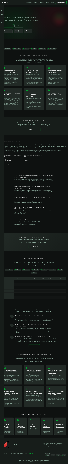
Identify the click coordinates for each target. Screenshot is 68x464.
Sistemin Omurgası (7, 48)
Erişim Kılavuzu (42, 48)
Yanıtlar (52, 2)
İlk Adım (47, 2)
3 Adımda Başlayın (34, 345)
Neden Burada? (29, 2)
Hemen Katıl (31, 453)
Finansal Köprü (41, 2)
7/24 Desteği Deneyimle (34, 129)
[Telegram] (16, 444)
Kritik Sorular (26, 48)
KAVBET (5, 2)
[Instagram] (12, 444)
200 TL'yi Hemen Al (61, 2)
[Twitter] (10, 444)
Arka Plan (35, 2)
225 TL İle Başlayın (34, 246)
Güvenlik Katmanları (52, 48)
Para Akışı (34, 48)
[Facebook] (14, 444)
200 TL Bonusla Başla (7, 25)
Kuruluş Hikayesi (17, 48)
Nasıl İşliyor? (18, 25)
